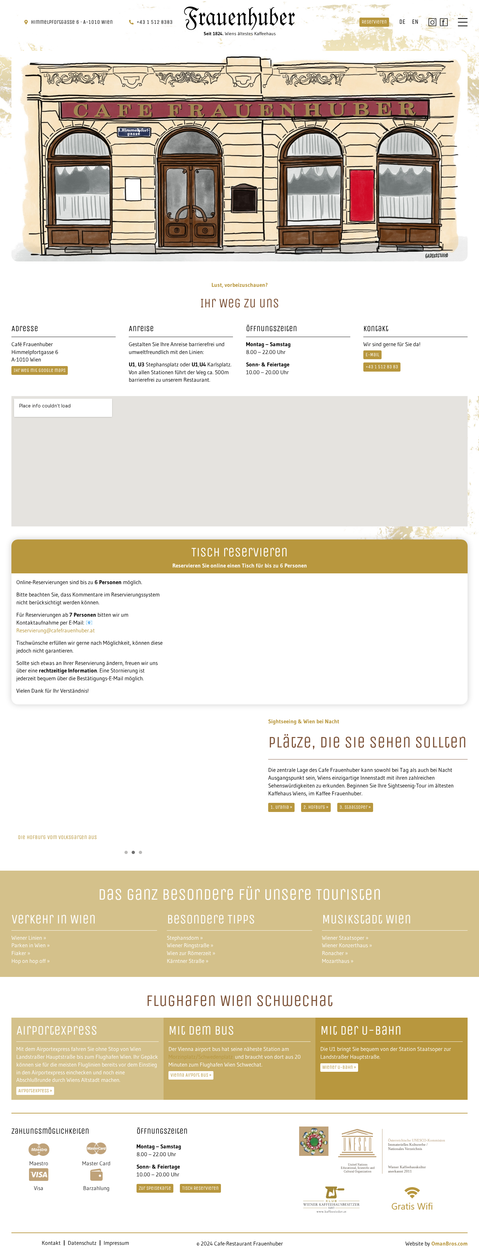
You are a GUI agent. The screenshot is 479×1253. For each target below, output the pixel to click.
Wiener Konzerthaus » (347, 945)
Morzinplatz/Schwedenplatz (200, 1056)
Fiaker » (20, 953)
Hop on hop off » (30, 960)
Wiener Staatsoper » (345, 937)
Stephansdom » (185, 937)
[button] (126, 852)
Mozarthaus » (338, 960)
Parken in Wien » (30, 945)
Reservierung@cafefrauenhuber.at (55, 630)
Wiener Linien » (28, 937)
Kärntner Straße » (188, 960)
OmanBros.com (449, 1243)
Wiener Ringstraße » (190, 945)
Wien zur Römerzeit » (191, 953)
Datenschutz (82, 1243)
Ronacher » (335, 953)
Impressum (116, 1243)
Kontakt (51, 1243)
